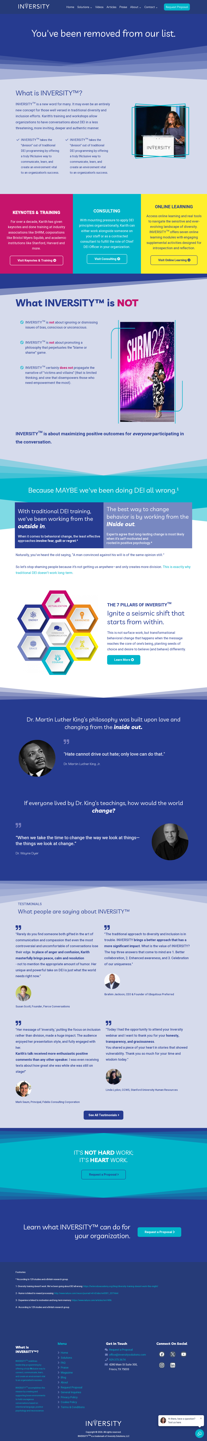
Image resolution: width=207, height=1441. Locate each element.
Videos (99, 7)
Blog (63, 1377)
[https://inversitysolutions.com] (34, 7)
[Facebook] (161, 1354)
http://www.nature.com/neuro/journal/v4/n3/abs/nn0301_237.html (86, 1293)
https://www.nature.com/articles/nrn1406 (92, 1300)
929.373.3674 (117, 1360)
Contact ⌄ (151, 7)
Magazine (67, 1373)
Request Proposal (71, 1387)
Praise (123, 7)
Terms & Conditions (73, 1407)
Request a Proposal (121, 1350)
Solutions (66, 1358)
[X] (172, 1354)
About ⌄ (135, 7)
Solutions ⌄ (84, 7)
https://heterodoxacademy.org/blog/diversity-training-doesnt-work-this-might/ (120, 1286)
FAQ (63, 1363)
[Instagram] (161, 1365)
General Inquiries (71, 1392)
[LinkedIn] (172, 1365)
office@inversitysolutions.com (127, 1355)
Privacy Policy (69, 1397)
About (64, 1382)
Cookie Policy (69, 1402)
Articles (111, 7)
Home (70, 7)
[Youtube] (183, 1354)
